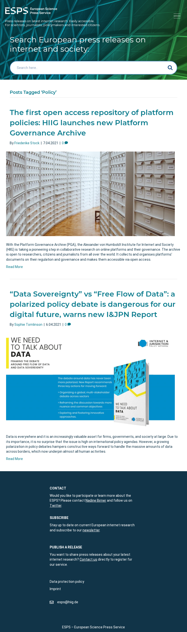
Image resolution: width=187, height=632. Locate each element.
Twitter (55, 506)
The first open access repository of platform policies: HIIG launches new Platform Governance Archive (92, 122)
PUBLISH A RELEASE (66, 547)
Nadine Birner (95, 500)
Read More (14, 267)
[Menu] (176, 16)
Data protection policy (67, 582)
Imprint (55, 589)
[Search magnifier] (170, 67)
